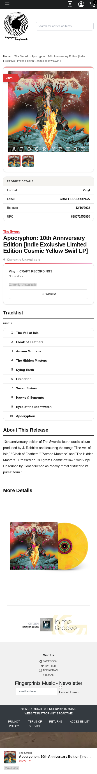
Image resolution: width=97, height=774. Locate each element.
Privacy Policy (14, 724)
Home (7, 56)
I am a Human (69, 692)
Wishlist (51, 294)
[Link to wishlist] (70, 5)
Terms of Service (35, 724)
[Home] (16, 26)
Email (50, 674)
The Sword (21, 56)
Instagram (50, 670)
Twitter (50, 665)
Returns (55, 721)
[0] (92, 5)
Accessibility (80, 721)
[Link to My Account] (81, 5)
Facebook (50, 661)
